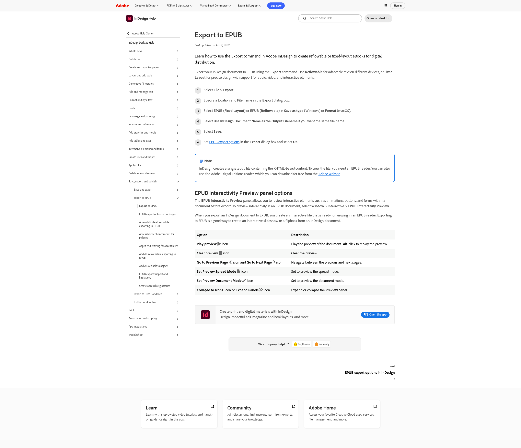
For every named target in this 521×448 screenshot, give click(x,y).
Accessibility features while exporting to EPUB (154, 224)
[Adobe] (122, 5)
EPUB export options (224, 142)
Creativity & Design (145, 5)
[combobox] (330, 18)
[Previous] (244, 376)
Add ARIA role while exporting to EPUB (157, 255)
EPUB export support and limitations (153, 275)
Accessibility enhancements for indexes (156, 235)
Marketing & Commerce (214, 5)
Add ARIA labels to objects (153, 266)
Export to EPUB (148, 206)
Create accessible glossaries (154, 286)
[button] (385, 5)
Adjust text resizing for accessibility (158, 246)
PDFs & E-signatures (178, 5)
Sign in (398, 5)
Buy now (275, 6)
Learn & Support (248, 5)
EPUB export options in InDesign (157, 214)
